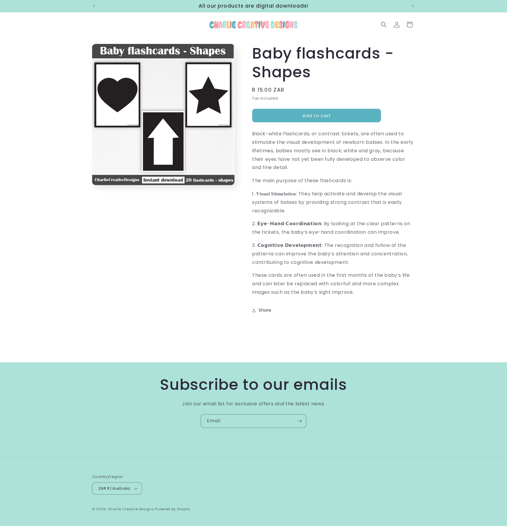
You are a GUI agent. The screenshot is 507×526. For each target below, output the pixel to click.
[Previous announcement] (94, 5)
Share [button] (265, 310)
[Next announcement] (412, 5)
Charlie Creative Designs (131, 509)
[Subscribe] (299, 421)
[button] (383, 24)
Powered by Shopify (172, 509)
